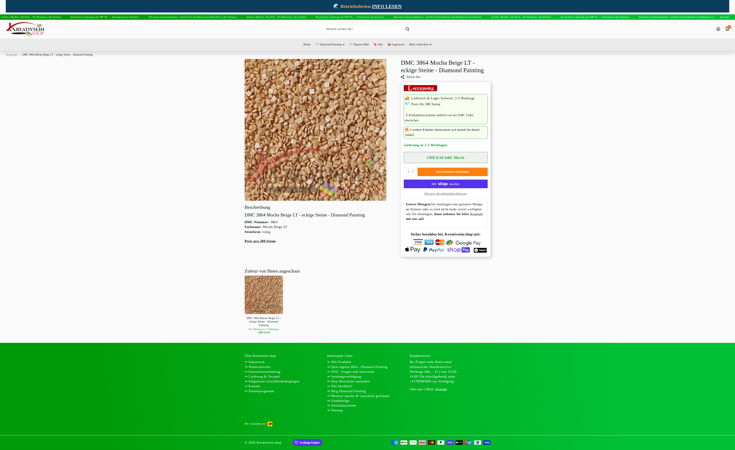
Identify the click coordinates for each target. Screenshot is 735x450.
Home (307, 44)
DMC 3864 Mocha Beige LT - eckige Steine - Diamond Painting (263, 322)
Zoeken (407, 29)
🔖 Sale (378, 44)
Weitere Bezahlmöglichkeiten (445, 194)
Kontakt (476, 214)
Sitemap (336, 410)
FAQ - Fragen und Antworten (352, 372)
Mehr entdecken (419, 44)
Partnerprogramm (260, 391)
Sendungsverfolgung (345, 376)
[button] (414, 169)
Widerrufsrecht (258, 367)
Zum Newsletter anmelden (350, 381)
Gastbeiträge (340, 401)
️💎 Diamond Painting (328, 44)
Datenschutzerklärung (264, 372)
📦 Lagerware (395, 44)
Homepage (11, 54)
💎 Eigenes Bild (359, 44)
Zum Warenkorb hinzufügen (452, 171)
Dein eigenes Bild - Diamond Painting (359, 367)
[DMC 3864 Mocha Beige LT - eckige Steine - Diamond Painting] (264, 295)
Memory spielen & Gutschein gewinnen (360, 396)
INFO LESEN (387, 6)
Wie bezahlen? (341, 386)
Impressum (256, 362)
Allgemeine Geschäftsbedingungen (273, 381)
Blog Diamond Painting (348, 391)
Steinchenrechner (343, 405)
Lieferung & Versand (263, 376)
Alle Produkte (340, 362)
